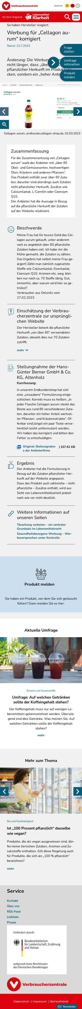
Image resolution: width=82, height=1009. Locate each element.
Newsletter (69, 1006)
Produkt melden (69, 75)
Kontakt (12, 901)
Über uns (13, 906)
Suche (67, 17)
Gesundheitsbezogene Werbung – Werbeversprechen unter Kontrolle (44, 536)
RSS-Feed (13, 912)
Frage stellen (69, 50)
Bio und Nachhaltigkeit (20, 821)
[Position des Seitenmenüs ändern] (53, 62)
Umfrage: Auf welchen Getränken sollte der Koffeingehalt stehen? (41, 700)
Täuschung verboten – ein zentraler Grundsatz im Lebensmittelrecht (41, 527)
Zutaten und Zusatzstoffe (41, 691)
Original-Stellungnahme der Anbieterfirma (39, 448)
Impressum (40, 1001)
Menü (76, 17)
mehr (20, 350)
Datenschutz (21, 1001)
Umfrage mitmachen (72, 62)
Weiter (77, 111)
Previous (4, 111)
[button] (41, 106)
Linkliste (13, 917)
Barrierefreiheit (59, 1001)
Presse (11, 922)
